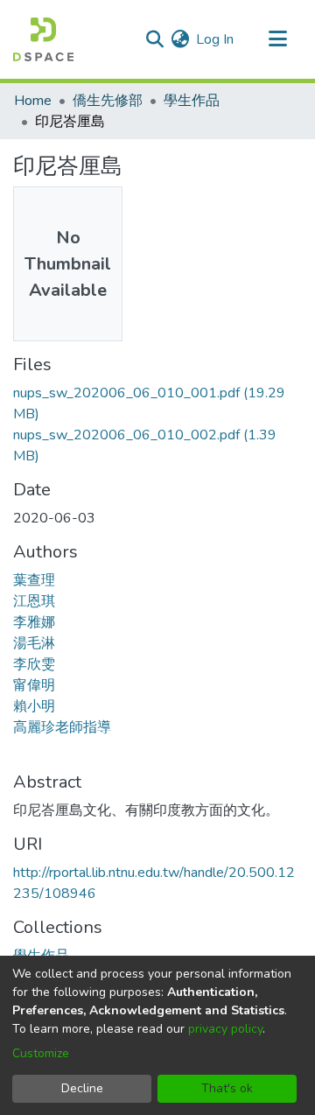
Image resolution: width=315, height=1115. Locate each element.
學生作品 (192, 100)
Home (33, 100)
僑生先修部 (108, 100)
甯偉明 (34, 685)
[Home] (43, 39)
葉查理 (34, 580)
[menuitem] (180, 39)
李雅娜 (34, 622)
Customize (40, 1053)
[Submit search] (154, 39)
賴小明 (34, 706)
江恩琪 (34, 601)
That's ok (227, 1088)
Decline (82, 1088)
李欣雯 (34, 664)
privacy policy (225, 1028)
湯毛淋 (34, 643)
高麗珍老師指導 (62, 727)
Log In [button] (215, 39)
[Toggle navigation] (277, 39)
